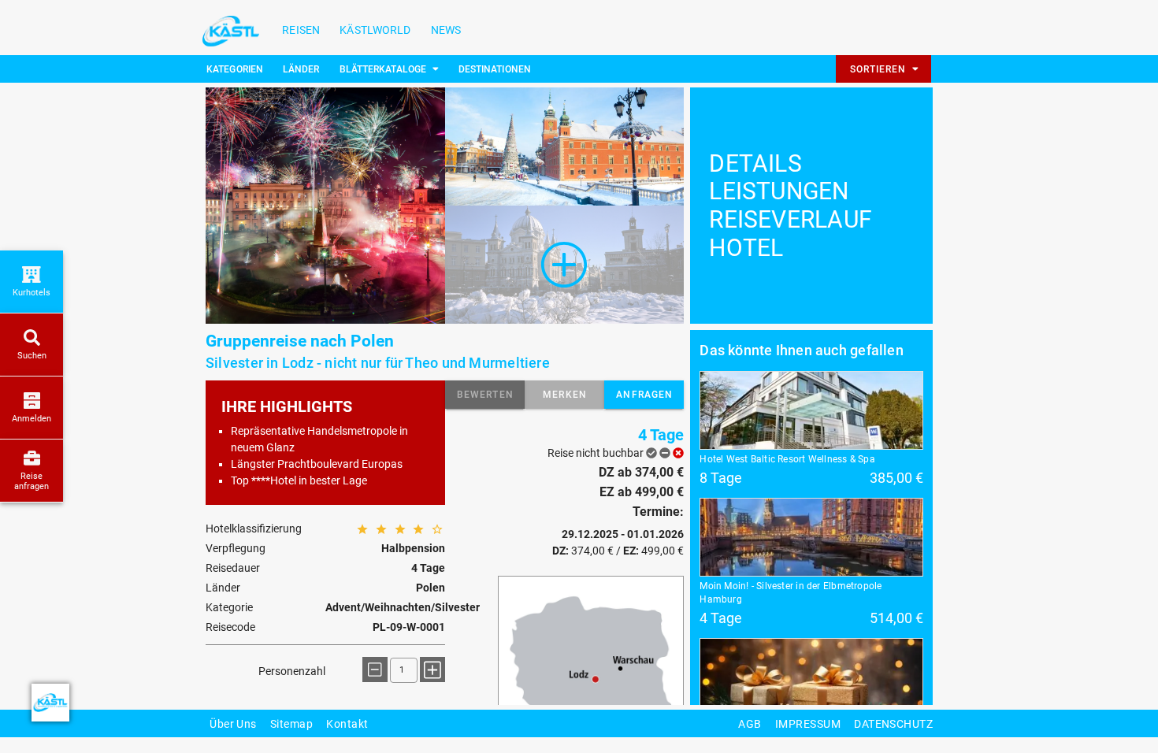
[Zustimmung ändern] (50, 702)
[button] (485, 394)
